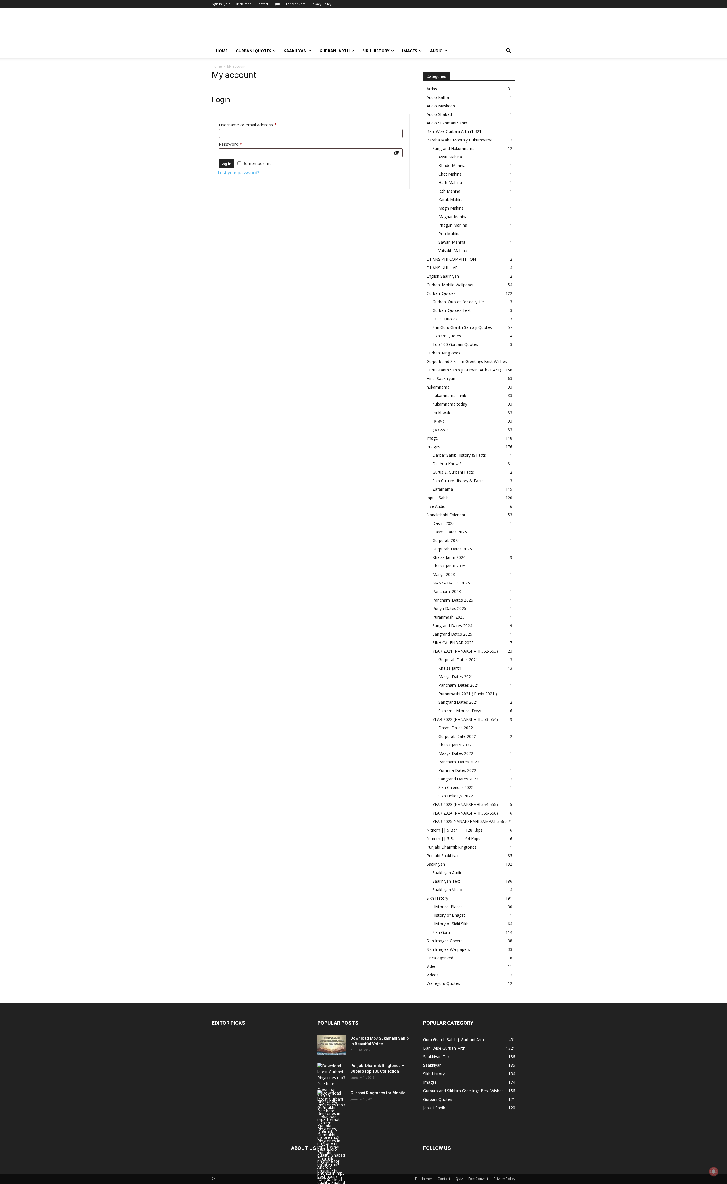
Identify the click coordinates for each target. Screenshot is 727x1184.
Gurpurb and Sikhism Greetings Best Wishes (467, 361)
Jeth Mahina (449, 191)
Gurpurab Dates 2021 (458, 659)
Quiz (277, 4)
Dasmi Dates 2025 (450, 531)
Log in (226, 163)
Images (409, 50)
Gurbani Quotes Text (452, 310)
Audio (436, 50)
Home (222, 50)
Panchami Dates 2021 (458, 685)
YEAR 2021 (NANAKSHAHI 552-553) (465, 651)
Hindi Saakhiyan (441, 378)
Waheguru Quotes (443, 983)
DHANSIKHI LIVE (442, 267)
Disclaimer (243, 4)
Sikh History (437, 898)
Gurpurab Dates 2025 (452, 549)
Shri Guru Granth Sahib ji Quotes (462, 327)
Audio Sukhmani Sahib (447, 123)
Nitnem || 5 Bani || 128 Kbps (454, 830)
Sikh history (375, 50)
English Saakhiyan (443, 276)
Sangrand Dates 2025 (452, 634)
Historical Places (448, 906)
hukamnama (438, 387)
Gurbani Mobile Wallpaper (450, 284)
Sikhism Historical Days (459, 710)
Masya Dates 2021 (455, 676)
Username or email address (256, 125)
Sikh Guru (441, 932)
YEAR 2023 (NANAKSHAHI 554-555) (465, 804)
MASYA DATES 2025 (451, 583)
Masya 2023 (444, 574)
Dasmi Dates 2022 (455, 727)
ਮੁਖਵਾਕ (438, 421)
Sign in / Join (221, 4)
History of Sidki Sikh (451, 923)
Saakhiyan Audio (448, 872)
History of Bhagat (449, 915)
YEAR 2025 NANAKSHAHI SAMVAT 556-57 (471, 821)
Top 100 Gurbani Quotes (455, 344)
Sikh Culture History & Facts (458, 480)
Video (432, 966)
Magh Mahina (451, 208)
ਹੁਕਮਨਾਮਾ (440, 429)
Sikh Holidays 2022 (455, 796)
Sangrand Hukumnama (454, 148)
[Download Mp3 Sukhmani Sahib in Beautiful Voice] (331, 1045)
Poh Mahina (449, 233)
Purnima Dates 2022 (457, 770)
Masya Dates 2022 (455, 753)
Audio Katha (438, 97)
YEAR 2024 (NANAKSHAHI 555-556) (465, 813)
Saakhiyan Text (446, 881)
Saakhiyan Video (447, 889)
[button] (508, 51)
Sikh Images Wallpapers (448, 949)
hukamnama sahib (449, 395)
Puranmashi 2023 (449, 617)
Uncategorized (440, 957)
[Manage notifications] (713, 1171)
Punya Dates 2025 (449, 608)
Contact (262, 4)
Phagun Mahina (452, 225)
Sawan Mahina (451, 242)
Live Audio (436, 506)
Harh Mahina (450, 182)
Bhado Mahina (451, 165)
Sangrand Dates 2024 (452, 625)
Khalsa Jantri (449, 668)
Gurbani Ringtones (443, 353)
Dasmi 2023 (444, 523)
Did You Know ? (447, 463)
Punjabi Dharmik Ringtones (452, 847)
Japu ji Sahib (438, 497)
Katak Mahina (451, 199)
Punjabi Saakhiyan (443, 855)
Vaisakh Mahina (452, 250)
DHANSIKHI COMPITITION (451, 259)
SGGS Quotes (445, 318)
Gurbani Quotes (253, 50)
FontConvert (295, 4)
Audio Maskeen (441, 105)
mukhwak (441, 412)
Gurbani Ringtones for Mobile (377, 1093)
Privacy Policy (320, 4)
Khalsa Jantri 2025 (449, 566)
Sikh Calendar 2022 (455, 787)
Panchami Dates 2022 (458, 762)
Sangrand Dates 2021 (458, 702)
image (432, 438)
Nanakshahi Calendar (446, 514)
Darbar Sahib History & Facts (459, 455)
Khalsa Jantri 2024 (449, 557)
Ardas (432, 88)
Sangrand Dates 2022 (458, 779)
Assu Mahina (450, 157)
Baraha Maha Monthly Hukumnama (459, 140)
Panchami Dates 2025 (453, 600)
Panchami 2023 (447, 591)
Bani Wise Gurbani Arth (448, 131)
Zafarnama (443, 489)
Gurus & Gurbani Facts (453, 472)
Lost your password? (238, 172)
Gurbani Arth (334, 50)
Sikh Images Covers (445, 940)
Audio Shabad (439, 114)
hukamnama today (450, 404)
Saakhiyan (295, 50)
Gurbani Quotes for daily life (458, 301)
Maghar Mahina (452, 216)
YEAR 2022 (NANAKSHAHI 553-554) (465, 719)
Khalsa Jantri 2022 (454, 744)
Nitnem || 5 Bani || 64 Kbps (453, 838)
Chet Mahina (450, 174)
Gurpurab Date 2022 (457, 736)
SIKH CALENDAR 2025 (453, 642)
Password (239, 144)
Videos (433, 975)
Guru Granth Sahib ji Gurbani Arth (457, 370)
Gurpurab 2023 (446, 540)
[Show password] (397, 153)
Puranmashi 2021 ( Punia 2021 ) (467, 693)
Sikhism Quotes (447, 336)
